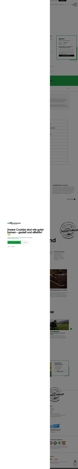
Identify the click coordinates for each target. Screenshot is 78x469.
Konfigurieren (25, 242)
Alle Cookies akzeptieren (14, 242)
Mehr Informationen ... (16, 238)
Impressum (8, 246)
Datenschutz (13, 246)
